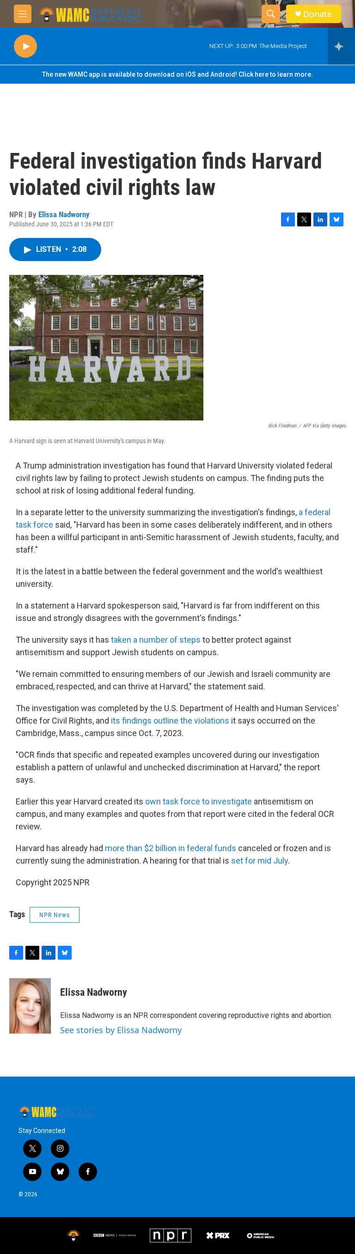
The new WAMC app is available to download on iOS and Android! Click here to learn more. (177, 74)
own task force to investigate (198, 801)
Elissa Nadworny (64, 214)
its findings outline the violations (170, 720)
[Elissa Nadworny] (30, 1006)
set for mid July (259, 860)
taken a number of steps (156, 640)
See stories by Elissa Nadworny (121, 1029)
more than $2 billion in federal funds (170, 848)
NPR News (54, 915)
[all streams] (341, 46)
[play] (25, 46)
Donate (317, 14)
